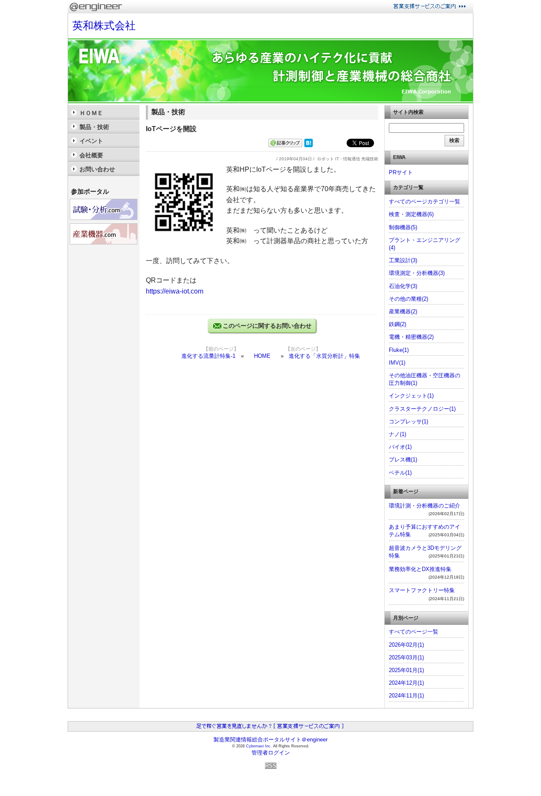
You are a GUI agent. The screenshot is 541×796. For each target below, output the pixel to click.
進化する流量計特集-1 (208, 356)
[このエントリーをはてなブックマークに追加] (308, 145)
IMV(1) (397, 363)
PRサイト (401, 172)
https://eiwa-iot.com (174, 291)
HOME (262, 356)
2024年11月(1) (406, 695)
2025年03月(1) (406, 657)
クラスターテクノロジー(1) (422, 409)
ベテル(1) (400, 472)
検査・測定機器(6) (411, 214)
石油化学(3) (403, 286)
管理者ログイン (270, 752)
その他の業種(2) (408, 299)
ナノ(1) (397, 434)
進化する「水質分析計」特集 (324, 356)
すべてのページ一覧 (413, 632)
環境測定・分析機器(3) (417, 273)
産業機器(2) (403, 311)
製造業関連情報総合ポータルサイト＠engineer (270, 739)
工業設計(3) (403, 260)
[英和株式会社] (270, 101)
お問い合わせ (97, 169)
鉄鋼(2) (397, 324)
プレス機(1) (403, 459)
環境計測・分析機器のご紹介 (424, 505)
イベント (91, 140)
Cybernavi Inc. (259, 746)
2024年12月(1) (406, 683)
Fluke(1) (399, 350)
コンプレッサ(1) (408, 421)
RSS (270, 766)
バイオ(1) (400, 447)
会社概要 (91, 155)
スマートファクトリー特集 (422, 590)
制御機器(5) (403, 227)
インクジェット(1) (411, 396)
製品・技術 (94, 127)
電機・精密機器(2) (411, 337)
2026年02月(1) (406, 645)
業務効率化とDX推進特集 (420, 569)
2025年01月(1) (406, 670)
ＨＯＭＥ (91, 113)
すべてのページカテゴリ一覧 (424, 201)
